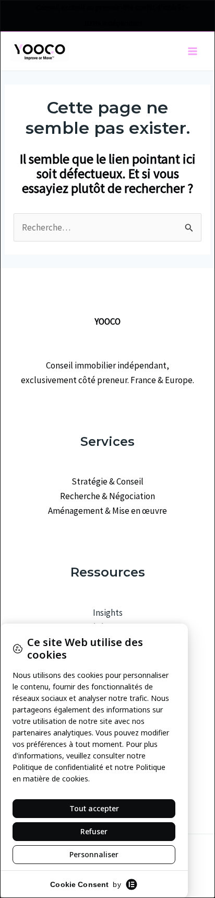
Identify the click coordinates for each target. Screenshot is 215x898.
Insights (108, 612)
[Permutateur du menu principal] (193, 51)
